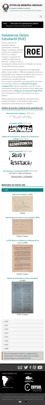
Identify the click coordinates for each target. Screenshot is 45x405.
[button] (22, 204)
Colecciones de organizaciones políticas (24, 23)
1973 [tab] (6, 333)
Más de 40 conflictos (20, 194)
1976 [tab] (6, 345)
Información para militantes (16, 113)
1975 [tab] (6, 341)
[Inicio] (22, 8)
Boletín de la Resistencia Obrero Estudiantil (22, 278)
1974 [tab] (6, 337)
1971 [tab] (6, 325)
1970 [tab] (6, 321)
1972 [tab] (6, 329)
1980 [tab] (6, 349)
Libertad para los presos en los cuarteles (20, 218)
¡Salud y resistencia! (16, 151)
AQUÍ (29, 358)
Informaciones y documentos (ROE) (16, 171)
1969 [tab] (6, 190)
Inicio (5, 23)
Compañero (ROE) (15, 123)
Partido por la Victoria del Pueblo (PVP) (28, 91)
